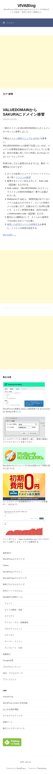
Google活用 (8, 660)
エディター (9, 635)
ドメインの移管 (23, 177)
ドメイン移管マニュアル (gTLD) (24, 138)
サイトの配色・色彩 (13, 610)
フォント (8, 603)
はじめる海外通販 (11, 709)
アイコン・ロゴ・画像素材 (16, 622)
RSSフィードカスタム (13, 591)
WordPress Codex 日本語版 (15, 703)
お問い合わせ (25, 762)
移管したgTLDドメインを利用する (23, 224)
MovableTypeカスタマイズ (15, 578)
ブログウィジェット (13, 629)
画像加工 (7, 654)
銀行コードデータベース (14, 728)
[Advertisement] (26, 61)
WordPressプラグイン (13, 572)
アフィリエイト (10, 679)
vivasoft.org (8, 696)
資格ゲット (8, 722)
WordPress (21, 768)
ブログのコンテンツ (12, 667)
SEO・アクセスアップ (13, 673)
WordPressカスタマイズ (14, 559)
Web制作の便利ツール (13, 597)
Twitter (6, 565)
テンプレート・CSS (13, 648)
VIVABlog (27, 5)
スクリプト (9, 616)
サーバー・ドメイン (13, 641)
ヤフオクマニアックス (13, 715)
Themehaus (42, 768)
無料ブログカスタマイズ (14, 584)
